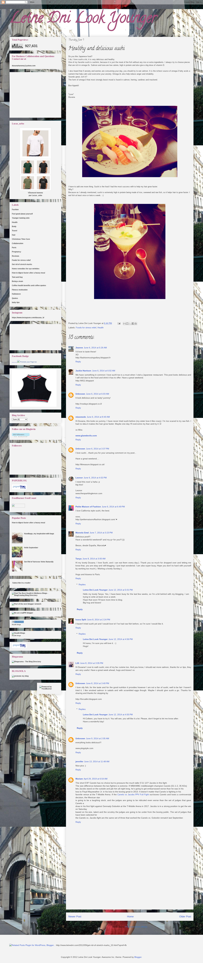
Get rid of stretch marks (22, 264)
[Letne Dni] (18, 362)
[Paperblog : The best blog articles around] (19, 489)
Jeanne (79, 347)
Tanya (78, 558)
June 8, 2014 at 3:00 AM (94, 558)
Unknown (80, 394)
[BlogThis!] (127, 323)
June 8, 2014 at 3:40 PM (97, 683)
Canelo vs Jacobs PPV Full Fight (133, 794)
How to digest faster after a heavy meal (28, 273)
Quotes (15, 298)
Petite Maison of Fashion (88, 506)
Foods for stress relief (86, 327)
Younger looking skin (20, 218)
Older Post (185, 916)
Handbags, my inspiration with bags (39, 534)
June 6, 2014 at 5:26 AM (95, 347)
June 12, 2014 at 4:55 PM (120, 714)
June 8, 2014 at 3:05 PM (91, 663)
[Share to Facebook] (132, 323)
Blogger (137, 957)
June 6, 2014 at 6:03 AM (97, 394)
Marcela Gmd (82, 532)
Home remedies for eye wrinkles (25, 269)
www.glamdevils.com (86, 435)
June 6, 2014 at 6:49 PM (113, 506)
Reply (78, 361)
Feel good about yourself (22, 214)
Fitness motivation (19, 290)
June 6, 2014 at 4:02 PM (95, 477)
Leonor (79, 477)
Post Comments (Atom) (136, 927)
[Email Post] (119, 323)
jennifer (79, 761)
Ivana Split (80, 619)
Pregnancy (16, 252)
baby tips (16, 302)
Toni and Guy (17, 277)
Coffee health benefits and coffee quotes (29, 285)
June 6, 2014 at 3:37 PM (97, 448)
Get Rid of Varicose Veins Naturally (38, 562)
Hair (13, 235)
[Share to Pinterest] (135, 323)
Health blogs (16, 624)
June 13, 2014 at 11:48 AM (96, 761)
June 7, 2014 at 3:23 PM (101, 532)
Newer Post (74, 916)
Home (130, 916)
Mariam (79, 779)
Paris (14, 248)
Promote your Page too (28, 362)
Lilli (77, 663)
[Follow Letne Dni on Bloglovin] (21, 436)
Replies (82, 584)
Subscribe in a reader (21, 583)
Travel (14, 231)
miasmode (80, 417)
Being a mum (17, 281)
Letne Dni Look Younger (83, 19)
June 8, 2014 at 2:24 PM (98, 619)
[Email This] (124, 323)
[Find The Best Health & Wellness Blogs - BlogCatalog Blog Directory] (35, 595)
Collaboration (17, 243)
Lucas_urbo (37, 195)
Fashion (15, 210)
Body (14, 226)
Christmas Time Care (21, 239)
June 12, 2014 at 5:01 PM (120, 590)
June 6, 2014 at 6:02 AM (103, 370)
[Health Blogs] (18, 622)
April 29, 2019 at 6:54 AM (95, 779)
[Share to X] (130, 323)
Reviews (15, 256)
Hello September (31, 548)
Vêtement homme (35, 193)
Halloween (16, 294)
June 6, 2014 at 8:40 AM (98, 417)
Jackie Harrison (83, 370)
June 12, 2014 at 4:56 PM (120, 639)
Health (100, 327)
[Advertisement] (129, 888)
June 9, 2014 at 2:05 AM (97, 738)
